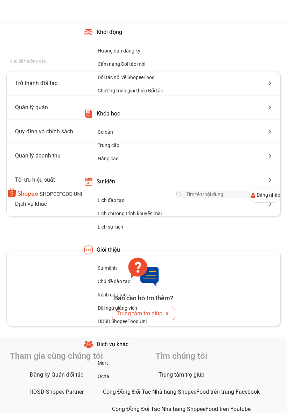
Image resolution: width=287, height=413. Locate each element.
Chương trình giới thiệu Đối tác (130, 90)
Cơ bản (105, 132)
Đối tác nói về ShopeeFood (126, 77)
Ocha (103, 376)
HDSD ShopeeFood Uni (122, 321)
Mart (103, 363)
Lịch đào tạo (111, 200)
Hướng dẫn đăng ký (119, 51)
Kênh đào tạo (112, 295)
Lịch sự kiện (110, 227)
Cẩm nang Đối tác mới (121, 64)
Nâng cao (108, 158)
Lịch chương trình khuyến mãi (130, 213)
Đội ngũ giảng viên (117, 308)
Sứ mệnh (107, 268)
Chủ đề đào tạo (114, 281)
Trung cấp (108, 145)
